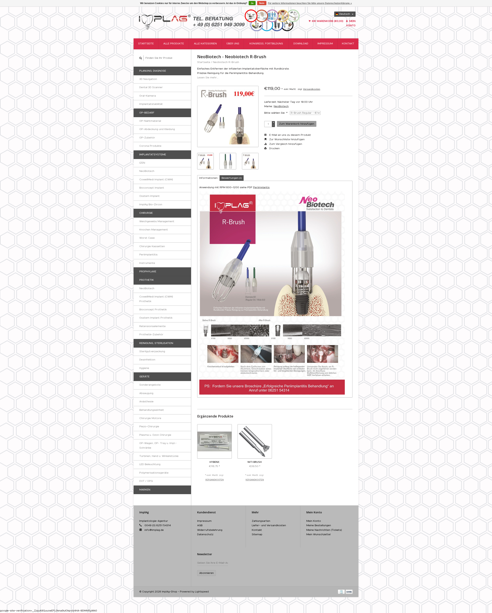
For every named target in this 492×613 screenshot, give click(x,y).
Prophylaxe (147, 271)
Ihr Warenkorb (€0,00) (327, 21)
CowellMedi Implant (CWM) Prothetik (156, 299)
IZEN (142, 162)
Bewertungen (232, 178)
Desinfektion (147, 359)
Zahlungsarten (261, 521)
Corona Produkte (150, 145)
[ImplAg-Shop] (219, 20)
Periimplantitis (148, 254)
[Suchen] (141, 58)
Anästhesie (146, 401)
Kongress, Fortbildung (266, 43)
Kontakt (348, 43)
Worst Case (147, 237)
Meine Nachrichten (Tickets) (324, 530)
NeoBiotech (146, 171)
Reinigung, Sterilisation (156, 343)
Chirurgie (146, 213)
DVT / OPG (146, 481)
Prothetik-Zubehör (151, 334)
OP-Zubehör (147, 137)
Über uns (232, 43)
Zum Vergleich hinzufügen (285, 144)
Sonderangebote (150, 384)
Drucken (274, 148)
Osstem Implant (149, 196)
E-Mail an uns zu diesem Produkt (289, 135)
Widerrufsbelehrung (209, 530)
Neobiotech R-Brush (226, 62)
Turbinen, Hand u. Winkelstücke (159, 456)
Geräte (144, 376)
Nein (261, 3)
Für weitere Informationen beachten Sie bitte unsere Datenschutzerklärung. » (310, 3)
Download (300, 43)
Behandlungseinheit (151, 410)
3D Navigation (148, 79)
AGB (200, 525)
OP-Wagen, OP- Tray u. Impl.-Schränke (158, 445)
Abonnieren (206, 573)
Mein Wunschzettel (318, 534)
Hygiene (144, 368)
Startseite (146, 43)
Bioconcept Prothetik (153, 309)
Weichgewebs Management (156, 221)
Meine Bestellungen (318, 525)
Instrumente (147, 263)
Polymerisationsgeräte (154, 472)
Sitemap (257, 534)
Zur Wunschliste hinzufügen (286, 139)
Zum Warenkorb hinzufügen (296, 123)
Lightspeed (202, 591)
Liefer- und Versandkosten (269, 525)
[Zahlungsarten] (342, 591)
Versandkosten (311, 89)
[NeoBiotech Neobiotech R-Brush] (227, 116)
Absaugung (146, 393)
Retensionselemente (152, 326)
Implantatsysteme (152, 154)
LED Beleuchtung (149, 464)
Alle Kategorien (205, 43)
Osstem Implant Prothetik (155, 317)
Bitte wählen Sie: (275, 112)
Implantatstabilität (151, 104)
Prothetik (146, 280)
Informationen (208, 178)
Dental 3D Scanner (151, 87)
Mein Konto (313, 521)
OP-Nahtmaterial (150, 121)
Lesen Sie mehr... (208, 77)
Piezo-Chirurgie (149, 426)
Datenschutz (205, 534)
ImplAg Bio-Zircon (150, 204)
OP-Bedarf (146, 112)
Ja (252, 3)
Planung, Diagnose (152, 70)
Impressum (325, 43)
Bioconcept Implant (151, 187)
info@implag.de (154, 530)
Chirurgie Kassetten (152, 246)
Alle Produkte (173, 43)
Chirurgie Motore (150, 418)
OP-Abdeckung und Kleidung (157, 129)
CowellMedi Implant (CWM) (156, 179)
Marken (144, 489)
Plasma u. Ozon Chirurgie (155, 435)
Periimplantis (261, 187)
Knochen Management (153, 229)
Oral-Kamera (147, 95)
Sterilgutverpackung (152, 351)
